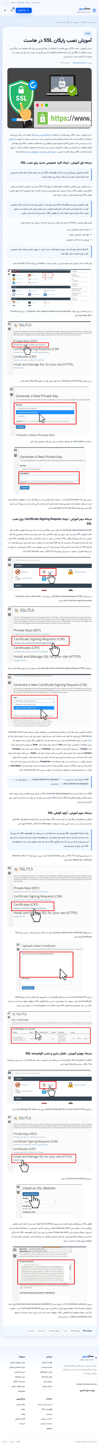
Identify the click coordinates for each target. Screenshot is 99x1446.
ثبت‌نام (28, 2)
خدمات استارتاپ (46, 1423)
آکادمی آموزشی (20, 1419)
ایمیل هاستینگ (46, 1376)
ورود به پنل (36, 2)
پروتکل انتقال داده (54, 1331)
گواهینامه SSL (47, 1409)
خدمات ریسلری (46, 1419)
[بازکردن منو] (4, 10)
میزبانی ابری (48, 1381)
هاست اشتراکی (47, 1362)
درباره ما (22, 1423)
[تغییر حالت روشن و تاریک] (5, 2)
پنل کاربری (22, 10)
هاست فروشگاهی (46, 1372)
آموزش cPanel (75, 1331)
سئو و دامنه (41, 1331)
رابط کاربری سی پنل (42, 135)
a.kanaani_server (79, 63)
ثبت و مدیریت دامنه (45, 1404)
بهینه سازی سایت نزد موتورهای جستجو (40, 151)
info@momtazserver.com (86, 1384)
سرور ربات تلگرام (19, 1381)
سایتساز (49, 1414)
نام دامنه (31, 1331)
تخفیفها (49, 1428)
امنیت (65, 1331)
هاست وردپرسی (46, 1367)
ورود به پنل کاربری (87, 1390)
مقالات (22, 1409)
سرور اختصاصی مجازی (17, 1367)
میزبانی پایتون (47, 1386)
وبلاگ (23, 1414)
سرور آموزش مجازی (18, 1386)
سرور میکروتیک (20, 1376)
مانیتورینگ (21, 1391)
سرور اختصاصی (19, 1372)
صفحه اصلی (93, 22)
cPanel (83, 22)
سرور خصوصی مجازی (17, 1362)
